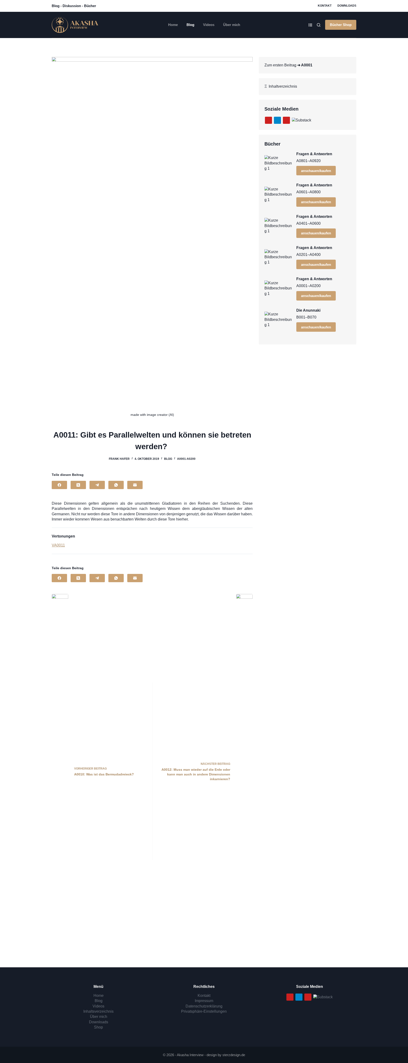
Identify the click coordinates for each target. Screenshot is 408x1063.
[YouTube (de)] (268, 120)
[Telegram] (97, 485)
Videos (208, 25)
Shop (98, 1027)
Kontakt (325, 5)
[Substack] (301, 120)
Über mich (231, 25)
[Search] (318, 25)
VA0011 (58, 545)
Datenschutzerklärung (204, 1006)
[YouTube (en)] (286, 120)
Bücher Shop (341, 25)
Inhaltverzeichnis (282, 86)
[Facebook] (59, 485)
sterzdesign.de (233, 1055)
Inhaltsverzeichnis (98, 1011)
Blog (190, 25)
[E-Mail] (135, 485)
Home (173, 25)
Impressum (204, 1001)
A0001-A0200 (186, 458)
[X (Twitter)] (78, 485)
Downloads (346, 5)
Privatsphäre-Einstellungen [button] (204, 1011)
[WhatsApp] (116, 485)
